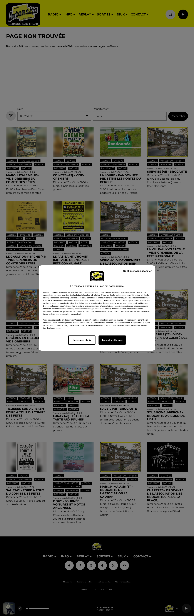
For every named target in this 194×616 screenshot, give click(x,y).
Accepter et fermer (112, 340)
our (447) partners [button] (57, 292)
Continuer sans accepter (137, 271)
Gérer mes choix (81, 340)
